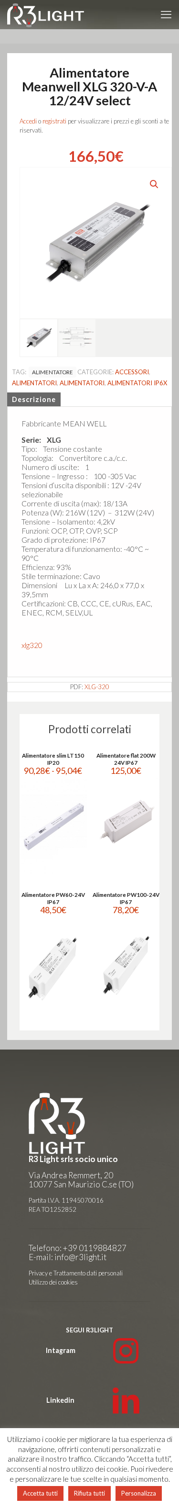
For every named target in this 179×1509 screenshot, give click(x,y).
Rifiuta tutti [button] (89, 1493)
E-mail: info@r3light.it (67, 1257)
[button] (154, 184)
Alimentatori (34, 383)
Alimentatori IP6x (137, 383)
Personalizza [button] (138, 1493)
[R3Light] (45, 14)
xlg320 (31, 645)
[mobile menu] (166, 14)
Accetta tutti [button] (40, 1493)
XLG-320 (96, 687)
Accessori (132, 372)
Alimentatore (52, 372)
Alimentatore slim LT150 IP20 (53, 759)
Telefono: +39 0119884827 (77, 1248)
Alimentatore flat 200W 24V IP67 (126, 759)
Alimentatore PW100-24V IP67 (126, 898)
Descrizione (34, 399)
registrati (54, 121)
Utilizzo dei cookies (53, 1282)
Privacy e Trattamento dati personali (76, 1273)
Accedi (28, 121)
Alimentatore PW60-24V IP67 (53, 898)
